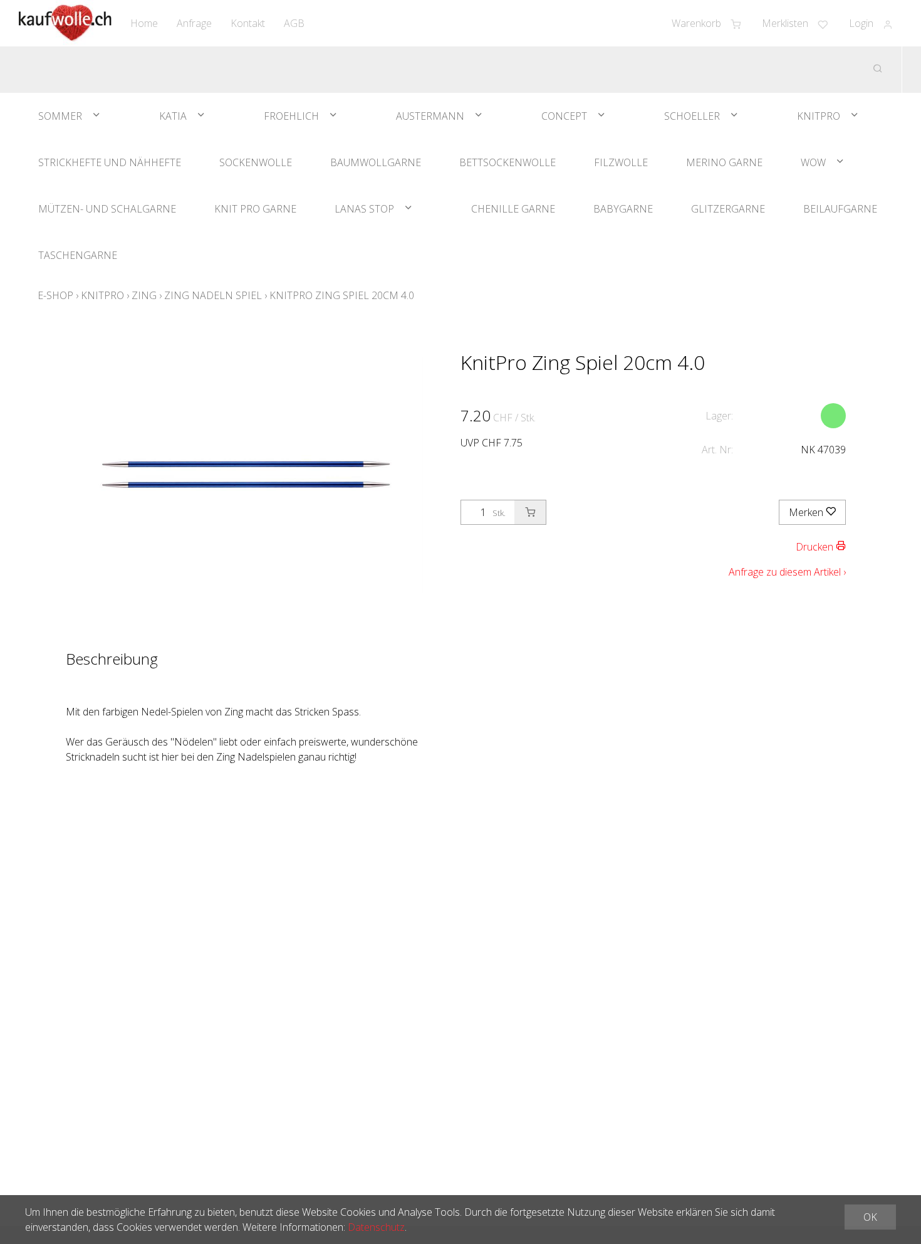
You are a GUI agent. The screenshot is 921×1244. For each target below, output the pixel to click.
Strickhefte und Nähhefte (109, 162)
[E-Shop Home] (65, 23)
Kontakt (248, 23)
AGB (294, 23)
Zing (144, 295)
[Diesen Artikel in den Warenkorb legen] (530, 512)
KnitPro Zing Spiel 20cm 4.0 (341, 295)
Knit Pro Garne (255, 209)
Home (144, 23)
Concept (564, 116)
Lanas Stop (364, 209)
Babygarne (623, 209)
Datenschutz (376, 1227)
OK (870, 1217)
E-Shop (55, 295)
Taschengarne (77, 255)
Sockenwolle (255, 162)
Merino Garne (724, 162)
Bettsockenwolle (507, 162)
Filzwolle (621, 162)
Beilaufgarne (840, 209)
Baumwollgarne (375, 162)
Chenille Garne (513, 209)
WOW (813, 162)
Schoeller (692, 116)
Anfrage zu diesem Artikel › (787, 572)
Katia (173, 116)
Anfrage (194, 23)
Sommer (60, 116)
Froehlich (291, 116)
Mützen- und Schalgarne (107, 209)
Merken (807, 512)
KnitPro (818, 116)
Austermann (430, 116)
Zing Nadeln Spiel (213, 295)
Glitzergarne (728, 209)
